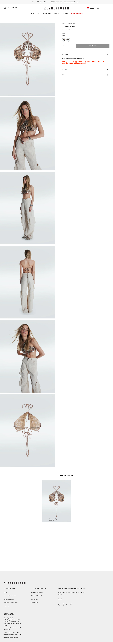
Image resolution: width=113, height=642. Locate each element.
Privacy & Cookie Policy (11, 602)
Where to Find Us (9, 599)
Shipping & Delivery (37, 592)
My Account (34, 602)
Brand (5, 592)
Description (65, 54)
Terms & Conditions (10, 596)
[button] (103, 8)
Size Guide (34, 599)
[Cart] (108, 8)
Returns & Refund (36, 596)
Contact (6, 606)
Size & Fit (64, 69)
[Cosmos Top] (56, 501)
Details (64, 75)
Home (63, 23)
